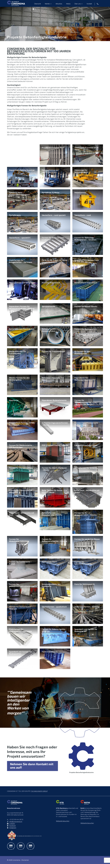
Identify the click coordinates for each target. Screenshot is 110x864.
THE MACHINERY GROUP (39, 791)
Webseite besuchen (62, 821)
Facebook (12, 826)
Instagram (12, 828)
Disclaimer (25, 860)
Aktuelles (59, 4)
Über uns (77, 4)
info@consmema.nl (15, 821)
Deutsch (34, 9)
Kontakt (89, 4)
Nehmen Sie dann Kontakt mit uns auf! (31, 765)
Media (68, 4)
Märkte (47, 4)
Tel (97, 4)
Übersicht (37, 4)
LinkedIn (12, 823)
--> (26, 714)
